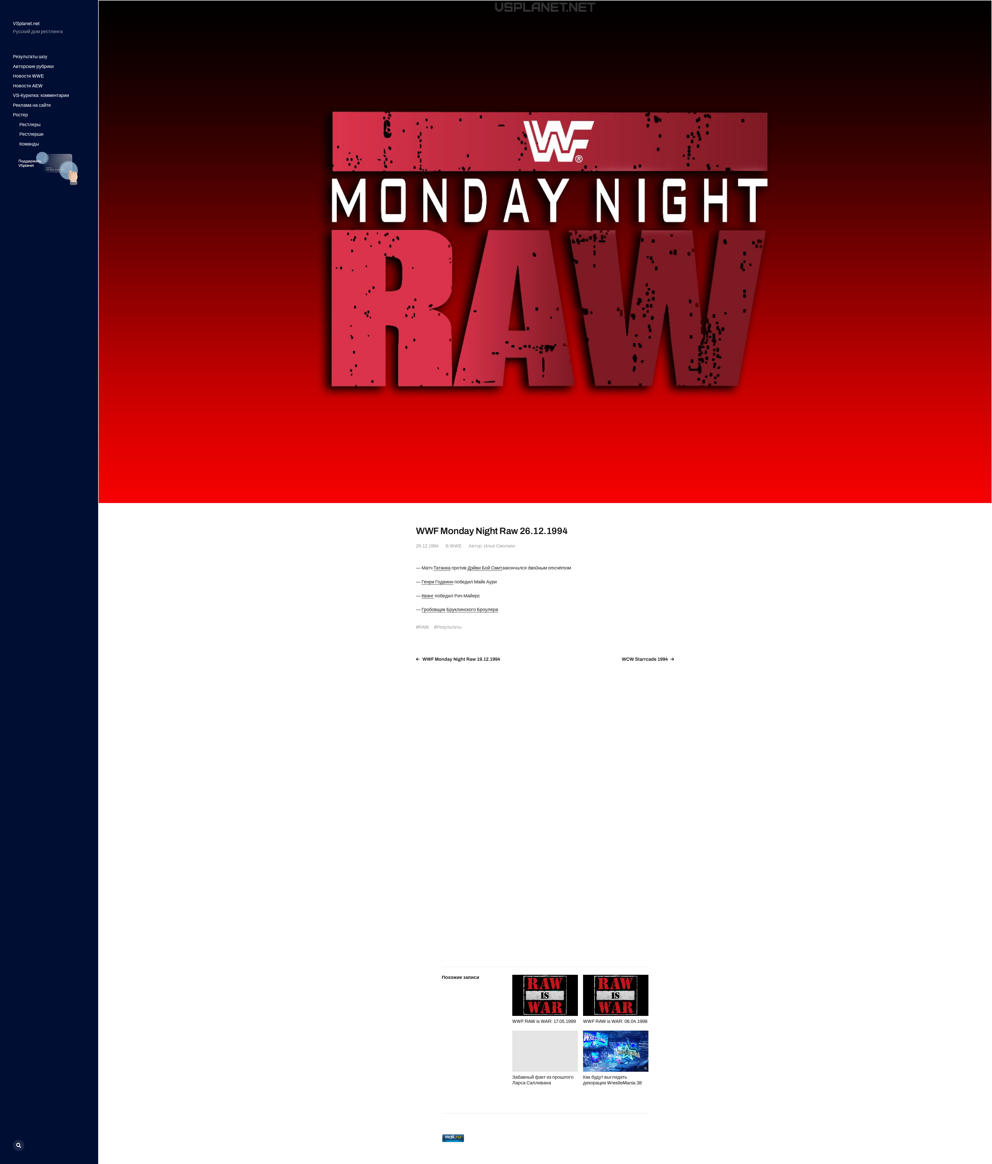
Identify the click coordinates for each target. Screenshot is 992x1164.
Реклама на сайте (32, 105)
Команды (29, 144)
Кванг (428, 595)
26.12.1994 (427, 546)
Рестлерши (31, 134)
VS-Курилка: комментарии (41, 95)
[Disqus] (545, 731)
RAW (424, 627)
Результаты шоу (30, 56)
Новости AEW (28, 85)
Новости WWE (28, 76)
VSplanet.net (26, 23)
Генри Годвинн (437, 581)
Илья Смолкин (499, 546)
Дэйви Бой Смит (485, 567)
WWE (456, 546)
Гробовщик (433, 609)
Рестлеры (30, 124)
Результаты (449, 627)
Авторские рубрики (33, 66)
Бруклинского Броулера (472, 609)
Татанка (442, 567)
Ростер (20, 114)
